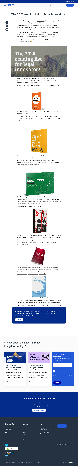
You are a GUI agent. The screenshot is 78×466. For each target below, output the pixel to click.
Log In (61, 5)
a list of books (40, 21)
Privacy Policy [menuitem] (21, 462)
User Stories (38, 5)
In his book (20, 116)
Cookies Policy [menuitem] (29, 462)
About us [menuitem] (24, 430)
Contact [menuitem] (24, 437)
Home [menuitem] (24, 427)
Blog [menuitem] (23, 439)
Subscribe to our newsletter (63, 444)
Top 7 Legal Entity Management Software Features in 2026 (13, 368)
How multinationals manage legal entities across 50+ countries (36, 368)
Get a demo (19, 319)
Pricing (44, 5)
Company (56, 5)
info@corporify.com (69, 1)
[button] (39, 60)
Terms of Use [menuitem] (36, 462)
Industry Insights (15, 11)
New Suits (43, 235)
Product (31, 5)
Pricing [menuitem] (24, 434)
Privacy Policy (57, 379)
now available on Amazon (34, 206)
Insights (50, 5)
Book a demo (69, 5)
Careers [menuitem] (24, 432)
